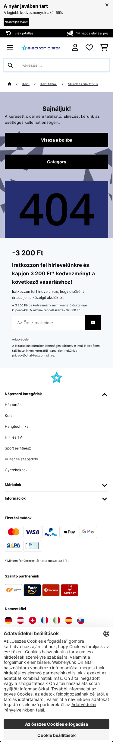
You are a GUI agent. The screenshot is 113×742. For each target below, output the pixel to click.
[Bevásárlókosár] (104, 47)
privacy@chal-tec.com (28, 355)
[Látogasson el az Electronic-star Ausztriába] (20, 620)
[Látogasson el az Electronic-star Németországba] (8, 620)
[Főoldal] (15, 84)
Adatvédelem (21, 339)
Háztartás (13, 404)
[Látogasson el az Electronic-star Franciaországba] (44, 620)
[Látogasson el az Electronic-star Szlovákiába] (80, 620)
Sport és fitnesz (18, 448)
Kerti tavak (48, 84)
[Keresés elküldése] (10, 65)
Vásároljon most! (16, 22)
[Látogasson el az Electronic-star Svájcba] (32, 620)
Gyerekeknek (16, 470)
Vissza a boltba (56, 140)
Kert (26, 84)
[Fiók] (75, 47)
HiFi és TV (13, 437)
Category (56, 161)
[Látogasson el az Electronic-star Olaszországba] (56, 620)
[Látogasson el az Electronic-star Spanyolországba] (68, 620)
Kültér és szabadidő (21, 459)
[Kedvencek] (89, 47)
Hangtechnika (17, 426)
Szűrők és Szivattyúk (83, 84)
